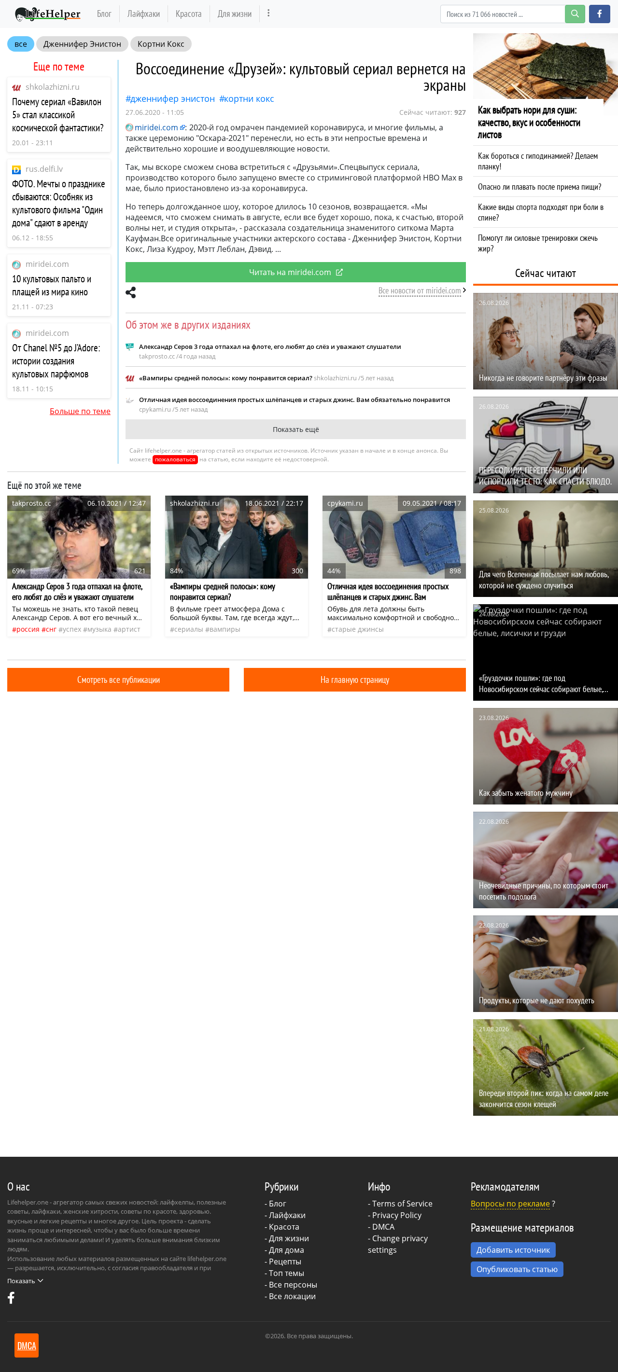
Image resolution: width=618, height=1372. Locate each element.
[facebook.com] (11, 1300)
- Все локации (290, 1296)
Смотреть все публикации (118, 679)
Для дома (286, 1250)
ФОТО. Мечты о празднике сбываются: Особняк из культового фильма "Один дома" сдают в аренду (58, 203)
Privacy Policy (396, 1215)
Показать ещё (296, 429)
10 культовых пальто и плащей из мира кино (51, 285)
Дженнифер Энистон (82, 44)
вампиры (225, 629)
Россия (28, 629)
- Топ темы (284, 1273)
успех (72, 629)
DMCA (383, 1226)
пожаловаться (175, 459)
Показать (21, 1280)
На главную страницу (355, 679)
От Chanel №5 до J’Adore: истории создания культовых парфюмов (56, 360)
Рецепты (285, 1261)
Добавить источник (513, 1250)
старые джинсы (358, 629)
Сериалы (188, 629)
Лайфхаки (143, 13)
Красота (189, 13)
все (20, 44)
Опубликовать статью (517, 1269)
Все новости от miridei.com (420, 290)
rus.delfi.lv (44, 169)
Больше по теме (80, 411)
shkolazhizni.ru (53, 87)
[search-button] (575, 14)
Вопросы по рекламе (510, 1203)
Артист (129, 629)
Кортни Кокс (161, 44)
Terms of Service (402, 1203)
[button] (599, 14)
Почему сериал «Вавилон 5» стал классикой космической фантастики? (58, 114)
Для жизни (235, 13)
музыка (99, 629)
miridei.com (47, 264)
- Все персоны (291, 1284)
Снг (51, 629)
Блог (104, 13)
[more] (269, 13)
